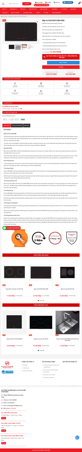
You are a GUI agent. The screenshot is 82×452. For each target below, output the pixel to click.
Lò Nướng (54, 9)
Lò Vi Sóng (64, 9)
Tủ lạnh (46, 12)
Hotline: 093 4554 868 (42, 5)
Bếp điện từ (13, 9)
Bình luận (26, 125)
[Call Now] (4, 228)
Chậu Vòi (4, 12)
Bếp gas (23, 9)
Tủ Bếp (38, 12)
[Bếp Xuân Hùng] (3, 3)
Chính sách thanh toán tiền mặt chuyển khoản (51, 366)
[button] (38, 300)
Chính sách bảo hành (48, 377)
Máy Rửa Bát (44, 9)
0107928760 (12, 408)
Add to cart (63, 62)
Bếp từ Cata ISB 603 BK (67, 289)
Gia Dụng (73, 9)
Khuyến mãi (69, 2)
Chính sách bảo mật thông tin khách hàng (50, 371)
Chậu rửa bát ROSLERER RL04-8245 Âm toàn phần (67, 339)
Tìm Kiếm (27, 3)
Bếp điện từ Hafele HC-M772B (14, 289)
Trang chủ (4, 16)
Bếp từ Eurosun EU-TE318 (41, 339)
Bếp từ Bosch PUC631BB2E (14, 339)
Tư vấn (49, 2)
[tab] (6, 125)
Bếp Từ (4, 9)
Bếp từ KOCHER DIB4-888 (41, 289)
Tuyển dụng (26, 368)
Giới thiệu (40, 2)
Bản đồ (3, 418)
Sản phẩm (11, 16)
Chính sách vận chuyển (49, 374)
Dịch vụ (58, 2)
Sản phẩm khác (56, 12)
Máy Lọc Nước (15, 12)
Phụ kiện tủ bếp (27, 12)
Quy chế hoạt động (27, 370)
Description (7, 125)
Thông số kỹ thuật (17, 125)
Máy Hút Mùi (32, 9)
